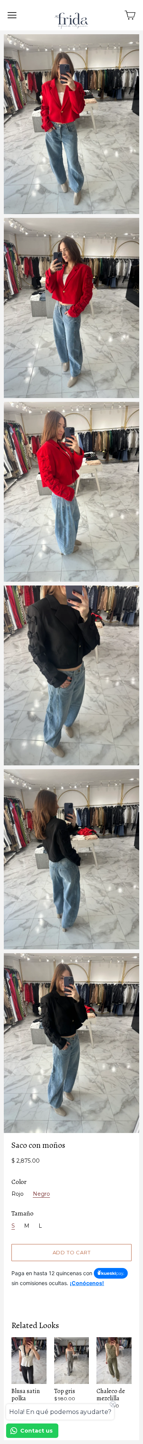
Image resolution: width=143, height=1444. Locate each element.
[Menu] (12, 15)
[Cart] (130, 15)
